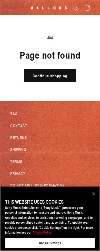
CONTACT (18, 125)
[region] (50, 219)
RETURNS (18, 137)
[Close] (93, 193)
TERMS (16, 161)
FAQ (14, 113)
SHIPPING (18, 149)
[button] (11, 8)
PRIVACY (17, 173)
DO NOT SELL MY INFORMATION (37, 185)
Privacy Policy (42, 232)
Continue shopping (50, 75)
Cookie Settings (50, 243)
